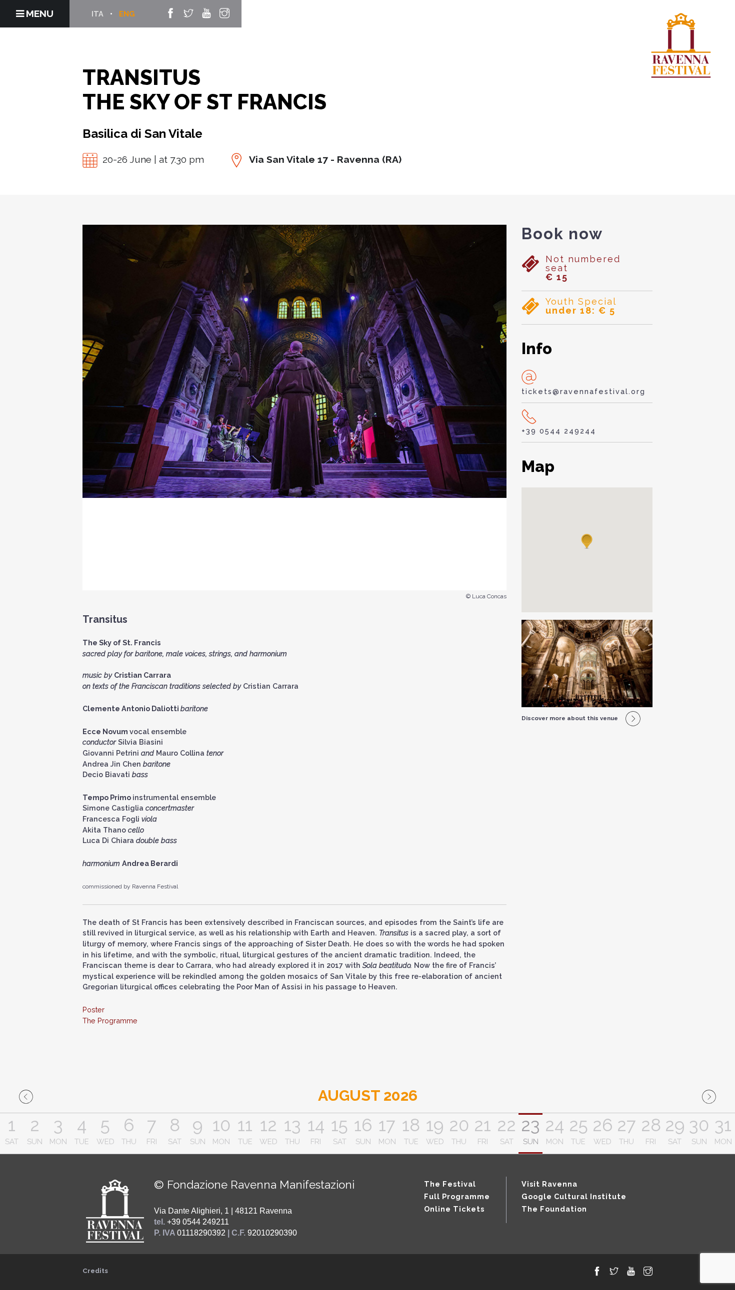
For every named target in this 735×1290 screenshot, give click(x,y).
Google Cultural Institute (574, 1196)
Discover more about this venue (570, 718)
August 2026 (368, 1095)
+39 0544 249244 (559, 431)
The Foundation (554, 1209)
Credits (95, 1271)
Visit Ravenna (550, 1184)
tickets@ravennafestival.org (584, 391)
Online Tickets (454, 1209)
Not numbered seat (583, 268)
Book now (562, 234)
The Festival (450, 1184)
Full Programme (457, 1196)
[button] (587, 542)
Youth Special (581, 306)
